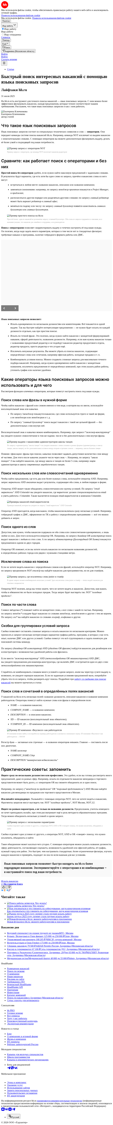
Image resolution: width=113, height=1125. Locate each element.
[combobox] (13, 1116)
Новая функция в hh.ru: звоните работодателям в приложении (38, 922)
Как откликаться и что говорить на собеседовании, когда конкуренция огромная (47, 911)
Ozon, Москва (71, 936)
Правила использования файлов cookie (51, 18)
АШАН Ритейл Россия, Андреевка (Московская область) (64, 946)
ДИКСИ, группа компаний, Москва (63, 939)
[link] (6, 47)
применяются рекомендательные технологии (59, 1100)
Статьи (10, 69)
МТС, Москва (66, 933)
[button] (4, 54)
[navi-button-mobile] (4, 63)
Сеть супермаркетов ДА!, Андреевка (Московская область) (70, 949)
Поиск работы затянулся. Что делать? (25, 906)
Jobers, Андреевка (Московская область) (89, 958)
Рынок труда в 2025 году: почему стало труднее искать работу (38, 916)
